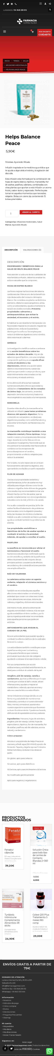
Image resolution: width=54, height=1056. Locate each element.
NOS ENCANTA (45, 33)
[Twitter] (8, 4)
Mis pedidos (8, 1026)
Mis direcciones (10, 1032)
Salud (39, 222)
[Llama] (16, 4)
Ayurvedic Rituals (19, 225)
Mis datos (7, 1029)
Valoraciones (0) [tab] (32, 250)
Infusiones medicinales (26, 222)
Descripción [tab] (11, 250)
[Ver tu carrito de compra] (33, 32)
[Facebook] (4, 4)
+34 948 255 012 (20, 10)
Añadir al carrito (31, 212)
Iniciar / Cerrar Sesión (12, 1035)
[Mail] (12, 4)
